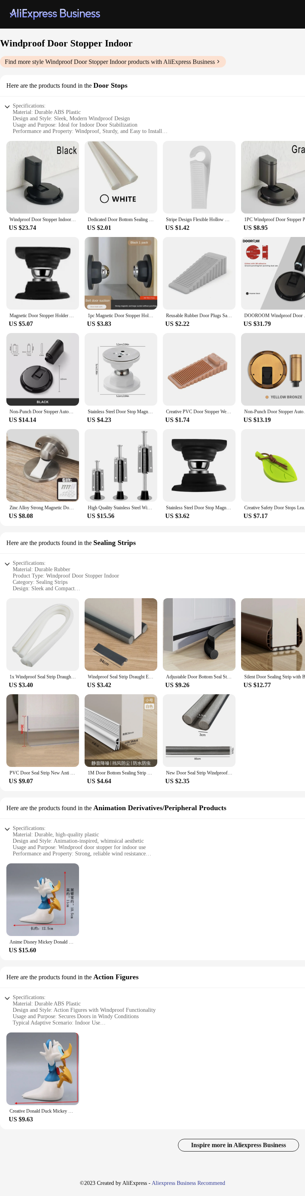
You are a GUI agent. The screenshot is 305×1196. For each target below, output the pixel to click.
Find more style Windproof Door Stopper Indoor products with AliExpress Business (110, 61)
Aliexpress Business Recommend (188, 1183)
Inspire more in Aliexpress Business (238, 1145)
